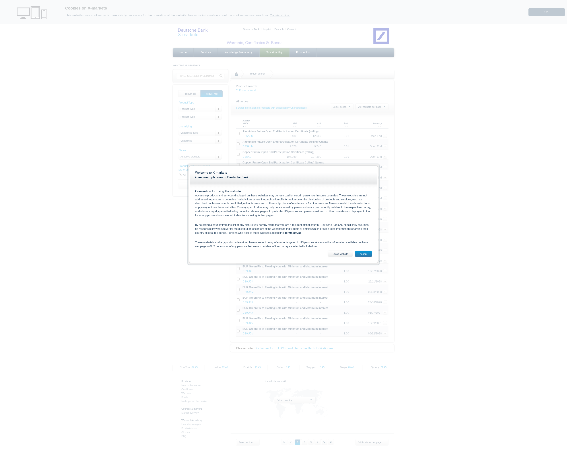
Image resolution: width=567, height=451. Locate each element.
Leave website (340, 254)
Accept (363, 254)
